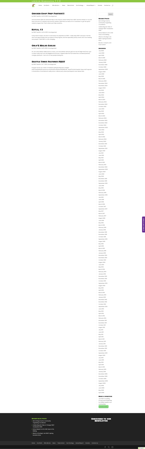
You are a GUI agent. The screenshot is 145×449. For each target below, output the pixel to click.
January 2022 (102, 141)
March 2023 (102, 116)
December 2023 (103, 104)
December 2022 (103, 120)
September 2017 (103, 209)
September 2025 (103, 69)
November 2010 (103, 348)
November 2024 (103, 85)
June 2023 (101, 109)
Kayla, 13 (37, 29)
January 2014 (102, 274)
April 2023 (101, 113)
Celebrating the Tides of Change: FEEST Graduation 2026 (106, 28)
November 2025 (103, 64)
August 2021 (102, 151)
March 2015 (102, 248)
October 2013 (102, 281)
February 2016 (102, 227)
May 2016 (101, 223)
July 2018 (101, 197)
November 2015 (103, 234)
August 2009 (102, 383)
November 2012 (103, 302)
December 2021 (103, 144)
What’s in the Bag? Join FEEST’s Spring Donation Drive (105, 38)
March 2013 (102, 292)
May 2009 (101, 390)
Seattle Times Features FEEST (48, 61)
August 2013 (102, 285)
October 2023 (102, 106)
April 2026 (101, 55)
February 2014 (102, 271)
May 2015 (101, 244)
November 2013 (103, 278)
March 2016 (102, 225)
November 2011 (103, 323)
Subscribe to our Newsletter (101, 419)
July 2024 (101, 90)
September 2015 (103, 239)
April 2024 (101, 97)
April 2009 (101, 392)
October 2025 (102, 67)
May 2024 (101, 95)
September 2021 (103, 148)
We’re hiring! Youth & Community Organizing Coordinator (105, 22)
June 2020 (101, 174)
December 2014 (103, 255)
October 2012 (102, 304)
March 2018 (102, 204)
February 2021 (102, 164)
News (63, 5)
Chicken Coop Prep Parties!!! (48, 13)
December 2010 (103, 346)
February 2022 (102, 139)
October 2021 (102, 146)
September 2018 (103, 195)
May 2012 (101, 311)
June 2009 (101, 388)
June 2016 (101, 220)
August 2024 (102, 88)
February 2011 (102, 341)
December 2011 (103, 320)
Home (40, 5)
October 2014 (102, 260)
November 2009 (103, 376)
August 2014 (102, 262)
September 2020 (103, 169)
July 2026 (101, 50)
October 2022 (102, 125)
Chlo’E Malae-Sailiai (43, 45)
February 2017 (102, 216)
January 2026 (102, 62)
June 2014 (101, 264)
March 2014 (102, 269)
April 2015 (101, 246)
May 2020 (101, 176)
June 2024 (101, 92)
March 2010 (102, 367)
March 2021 (102, 162)
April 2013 (101, 290)
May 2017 (101, 211)
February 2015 (102, 250)
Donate (100, 5)
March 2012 (102, 316)
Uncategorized (52, 16)
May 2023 (101, 111)
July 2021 (101, 153)
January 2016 (102, 230)
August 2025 (102, 71)
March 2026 (102, 58)
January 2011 (102, 344)
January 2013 (102, 297)
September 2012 (103, 306)
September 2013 (103, 283)
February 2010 (102, 369)
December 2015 (103, 232)
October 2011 (102, 325)
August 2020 (102, 171)
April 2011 (101, 336)
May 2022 (101, 132)
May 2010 (101, 362)
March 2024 (102, 99)
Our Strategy (79, 5)
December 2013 (103, 276)
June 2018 (101, 199)
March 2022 (102, 137)
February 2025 (102, 81)
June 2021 (101, 155)
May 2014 (101, 267)
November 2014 (103, 257)
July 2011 (101, 330)
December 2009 (103, 374)
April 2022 (101, 134)
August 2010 (102, 355)
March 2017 (102, 213)
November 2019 (103, 181)
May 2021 (101, 157)
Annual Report (90, 5)
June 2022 (101, 130)
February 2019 (102, 192)
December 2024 (103, 83)
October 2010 (102, 350)
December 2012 (103, 299)
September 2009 (103, 381)
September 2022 (103, 127)
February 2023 (102, 118)
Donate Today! (103, 406)
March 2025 (102, 78)
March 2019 (102, 190)
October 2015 (102, 237)
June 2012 (101, 309)
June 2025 (101, 74)
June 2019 (101, 185)
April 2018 (101, 202)
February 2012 (102, 318)
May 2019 (101, 188)
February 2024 (103, 102)
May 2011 (101, 334)
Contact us (107, 5)
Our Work (46, 5)
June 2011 (101, 332)
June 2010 (101, 360)
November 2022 (103, 123)
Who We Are (55, 5)
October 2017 (102, 206)
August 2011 (102, 327)
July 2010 (101, 357)
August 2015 (102, 241)
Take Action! (70, 5)
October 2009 (102, 378)
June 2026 (101, 53)
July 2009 (101, 385)
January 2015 (102, 253)
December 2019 (103, 178)
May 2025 (101, 76)
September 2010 (103, 353)
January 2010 (102, 371)
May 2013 (101, 288)
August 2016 (102, 218)
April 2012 (101, 313)
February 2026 (102, 60)
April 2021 (101, 160)
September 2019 (103, 183)
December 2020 (103, 167)
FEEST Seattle (36, 16)
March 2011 (101, 339)
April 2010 (101, 364)
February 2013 (102, 295)
